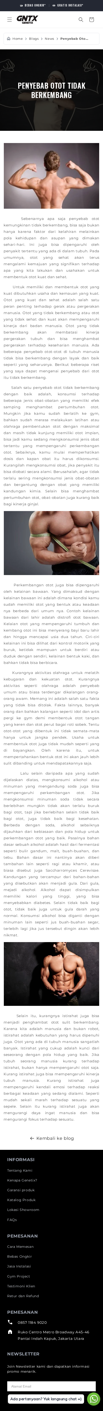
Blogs (34, 38)
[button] (9, 19)
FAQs (12, 1220)
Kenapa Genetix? (22, 1180)
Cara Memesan (20, 1246)
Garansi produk (20, 1190)
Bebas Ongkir (19, 1256)
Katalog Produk (21, 1200)
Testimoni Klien (21, 1286)
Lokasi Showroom (23, 1210)
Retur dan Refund (23, 1296)
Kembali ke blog (55, 1138)
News (49, 38)
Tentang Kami (19, 1170)
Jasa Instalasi (19, 1266)
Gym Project (18, 1276)
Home (17, 38)
